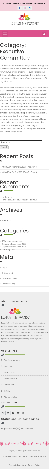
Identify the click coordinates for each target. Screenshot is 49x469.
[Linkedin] (29, 8)
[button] (5, 34)
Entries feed (7, 273)
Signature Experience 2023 (14, 244)
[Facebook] (3, 413)
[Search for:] (21, 142)
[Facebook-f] (20, 8)
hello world (7, 197)
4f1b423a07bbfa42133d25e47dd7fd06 (19, 167)
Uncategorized (8, 249)
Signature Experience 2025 (14, 246)
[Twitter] (8, 413)
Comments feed (9, 278)
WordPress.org (8, 283)
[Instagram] (24, 8)
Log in (4, 267)
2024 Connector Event (12, 241)
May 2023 (6, 220)
